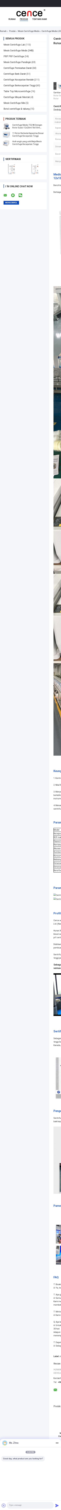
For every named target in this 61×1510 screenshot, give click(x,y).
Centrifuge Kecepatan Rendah (19, 79)
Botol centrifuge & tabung (17, 108)
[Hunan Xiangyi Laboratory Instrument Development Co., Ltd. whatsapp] (14, 195)
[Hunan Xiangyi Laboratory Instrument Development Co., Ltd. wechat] (22, 195)
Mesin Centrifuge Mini (14, 103)
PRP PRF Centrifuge (14, 56)
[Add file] (4, 1505)
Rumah (12, 19)
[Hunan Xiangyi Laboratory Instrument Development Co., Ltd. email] (7, 195)
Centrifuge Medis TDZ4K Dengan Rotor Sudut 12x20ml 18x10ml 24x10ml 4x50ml (27, 128)
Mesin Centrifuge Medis (29, 31)
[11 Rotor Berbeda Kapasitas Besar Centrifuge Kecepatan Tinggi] (6, 134)
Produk (24, 19)
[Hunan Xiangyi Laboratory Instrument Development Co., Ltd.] (30, 12)
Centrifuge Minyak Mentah (17, 97)
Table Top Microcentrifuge (17, 91)
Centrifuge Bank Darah (15, 74)
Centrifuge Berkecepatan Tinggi (19, 85)
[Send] (57, 1505)
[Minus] (57, 1443)
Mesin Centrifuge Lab (14, 44)
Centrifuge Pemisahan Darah (18, 68)
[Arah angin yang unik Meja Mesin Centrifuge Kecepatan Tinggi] (6, 142)
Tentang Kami (39, 19)
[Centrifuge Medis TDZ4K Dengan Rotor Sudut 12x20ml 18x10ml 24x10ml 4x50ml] (6, 126)
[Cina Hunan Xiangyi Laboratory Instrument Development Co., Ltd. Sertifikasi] (11, 169)
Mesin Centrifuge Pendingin (17, 62)
